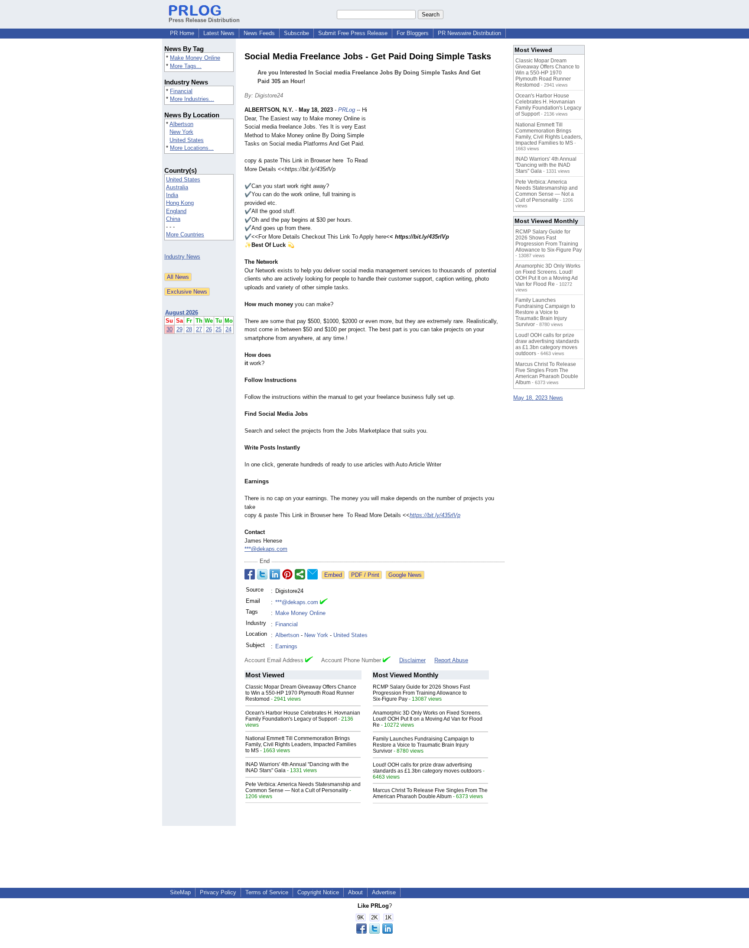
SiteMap (180, 892)
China (173, 219)
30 (169, 329)
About (355, 892)
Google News (405, 575)
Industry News (182, 256)
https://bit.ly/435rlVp (435, 515)
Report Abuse (451, 660)
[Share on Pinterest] (287, 574)
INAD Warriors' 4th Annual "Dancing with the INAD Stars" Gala (545, 165)
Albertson (181, 124)
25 (218, 329)
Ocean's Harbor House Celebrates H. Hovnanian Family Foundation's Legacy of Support (302, 716)
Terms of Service (266, 892)
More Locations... (192, 148)
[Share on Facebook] (249, 574)
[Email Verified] (324, 602)
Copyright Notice (318, 892)
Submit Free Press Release (353, 33)
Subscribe (296, 33)
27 (199, 329)
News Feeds (259, 33)
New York (181, 132)
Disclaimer (412, 660)
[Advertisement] (439, 169)
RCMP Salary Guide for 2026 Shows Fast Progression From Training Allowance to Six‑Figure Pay (421, 693)
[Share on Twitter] (262, 574)
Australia (177, 187)
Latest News (218, 33)
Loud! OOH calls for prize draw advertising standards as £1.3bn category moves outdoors (427, 768)
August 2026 (181, 312)
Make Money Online (195, 58)
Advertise (384, 892)
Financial (181, 91)
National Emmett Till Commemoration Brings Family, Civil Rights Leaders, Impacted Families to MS (300, 744)
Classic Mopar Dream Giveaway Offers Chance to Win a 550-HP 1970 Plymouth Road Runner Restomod (300, 693)
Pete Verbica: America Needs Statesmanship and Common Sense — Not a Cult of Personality (303, 787)
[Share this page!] (374, 932)
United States (186, 140)
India (172, 195)
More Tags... (186, 66)
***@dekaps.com (265, 549)
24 (228, 329)
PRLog (346, 110)
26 (209, 329)
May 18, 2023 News (538, 398)
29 (179, 329)
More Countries (185, 234)
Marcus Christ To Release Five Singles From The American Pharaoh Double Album (430, 793)
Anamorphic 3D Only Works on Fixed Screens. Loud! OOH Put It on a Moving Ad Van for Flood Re (427, 719)
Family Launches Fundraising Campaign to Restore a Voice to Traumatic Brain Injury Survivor (423, 745)
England (176, 211)
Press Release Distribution (204, 20)
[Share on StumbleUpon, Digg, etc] (300, 574)
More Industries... (192, 99)
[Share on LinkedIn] (275, 574)
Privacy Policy (218, 892)
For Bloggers (413, 33)
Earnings (286, 646)
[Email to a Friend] (312, 574)
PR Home (182, 33)
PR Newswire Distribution (469, 33)
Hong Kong (180, 203)
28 (189, 329)
